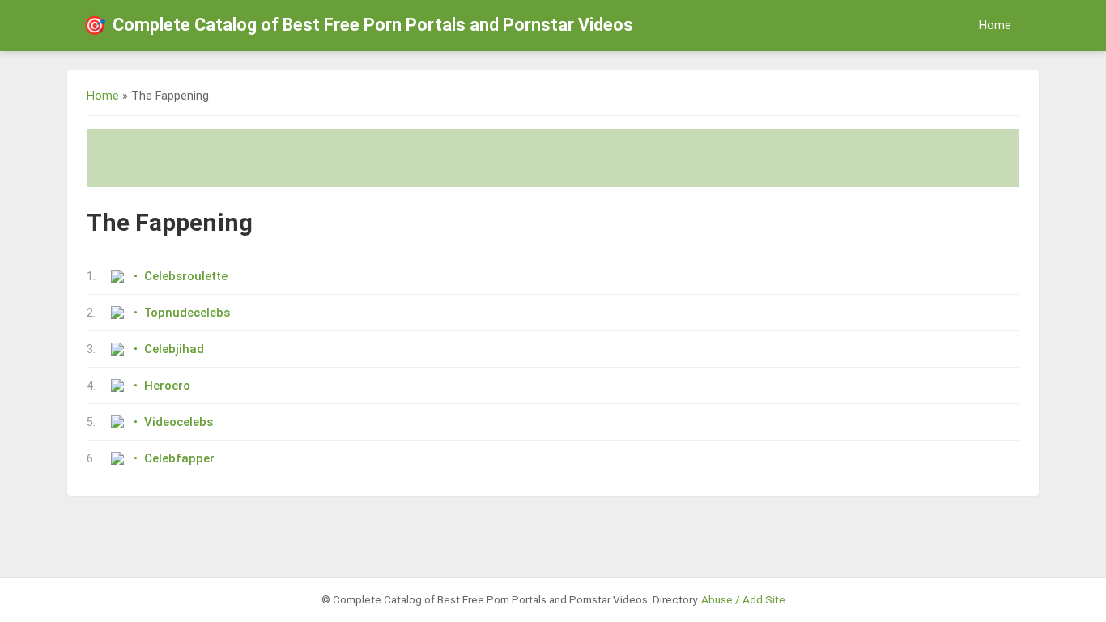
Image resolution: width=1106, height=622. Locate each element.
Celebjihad (174, 349)
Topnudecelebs (187, 312)
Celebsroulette (186, 276)
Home (995, 25)
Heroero (167, 385)
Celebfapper (179, 458)
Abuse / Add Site (743, 599)
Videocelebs (178, 422)
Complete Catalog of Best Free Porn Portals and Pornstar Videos (358, 25)
